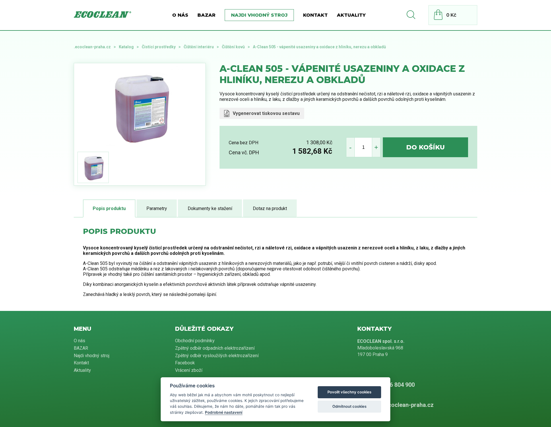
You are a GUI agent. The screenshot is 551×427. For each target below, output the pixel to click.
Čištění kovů (233, 47)
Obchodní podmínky (195, 340)
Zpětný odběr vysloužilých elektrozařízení (217, 355)
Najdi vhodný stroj (259, 15)
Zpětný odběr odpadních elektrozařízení (215, 348)
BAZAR (206, 15)
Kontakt (315, 15)
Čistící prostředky (159, 47)
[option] (139, 106)
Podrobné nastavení (223, 412)
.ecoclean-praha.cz (92, 47)
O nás (180, 15)
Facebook (185, 363)
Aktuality (351, 15)
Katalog (126, 47)
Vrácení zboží (188, 370)
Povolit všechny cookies (349, 392)
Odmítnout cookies (349, 406)
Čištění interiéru (199, 47)
